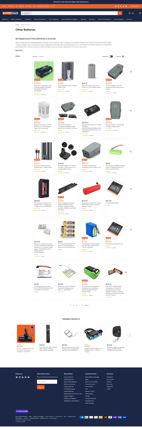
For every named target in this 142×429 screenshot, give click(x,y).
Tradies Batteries (69, 391)
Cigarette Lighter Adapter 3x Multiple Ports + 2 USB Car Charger (93, 350)
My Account (110, 379)
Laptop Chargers (69, 396)
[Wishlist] (1, 427)
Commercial (28, 6)
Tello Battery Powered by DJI (114, 244)
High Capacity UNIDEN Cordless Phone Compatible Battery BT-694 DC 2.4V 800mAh (115, 167)
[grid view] (123, 56)
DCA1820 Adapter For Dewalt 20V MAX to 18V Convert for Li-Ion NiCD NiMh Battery (67, 167)
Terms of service (90, 384)
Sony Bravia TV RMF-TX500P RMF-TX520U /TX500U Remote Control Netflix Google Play (48, 348)
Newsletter (110, 386)
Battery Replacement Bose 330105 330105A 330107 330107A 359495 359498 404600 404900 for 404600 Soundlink (67, 206)
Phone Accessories (40, 19)
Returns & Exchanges (91, 382)
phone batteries (36, 42)
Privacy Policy (89, 386)
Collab (108, 389)
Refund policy (89, 394)
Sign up (40, 387)
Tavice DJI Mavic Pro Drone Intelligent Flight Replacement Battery (115, 87)
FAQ (16, 6)
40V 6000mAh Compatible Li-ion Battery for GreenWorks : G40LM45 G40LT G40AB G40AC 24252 (91, 289)
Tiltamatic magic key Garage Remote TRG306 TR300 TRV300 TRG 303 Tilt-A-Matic (115, 348)
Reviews (52, 6)
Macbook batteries (69, 384)
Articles (87, 396)
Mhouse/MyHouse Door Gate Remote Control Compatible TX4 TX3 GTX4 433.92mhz (70, 348)
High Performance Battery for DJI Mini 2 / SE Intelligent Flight (91, 86)
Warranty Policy (89, 391)
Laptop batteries (69, 386)
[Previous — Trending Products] (13, 335)
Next (86, 305)
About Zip (109, 384)
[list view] (125, 56)
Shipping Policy (89, 401)
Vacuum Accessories (104, 19)
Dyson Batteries (68, 377)
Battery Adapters (16, 19)
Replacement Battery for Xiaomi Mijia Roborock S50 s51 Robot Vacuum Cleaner (91, 204)
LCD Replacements (69, 389)
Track (34, 6)
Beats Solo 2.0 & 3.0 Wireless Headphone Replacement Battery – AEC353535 (66, 288)
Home (17, 25)
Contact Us (11, 6)
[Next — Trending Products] (129, 335)
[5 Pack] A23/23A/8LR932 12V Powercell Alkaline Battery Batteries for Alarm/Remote (67, 245)
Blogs (86, 379)
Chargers (28, 19)
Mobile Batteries (68, 379)
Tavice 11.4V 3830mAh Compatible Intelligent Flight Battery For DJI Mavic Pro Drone (67, 126)
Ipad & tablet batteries (70, 382)
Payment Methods (90, 398)
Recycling (21, 6)
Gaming (83, 19)
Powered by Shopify (20, 421)
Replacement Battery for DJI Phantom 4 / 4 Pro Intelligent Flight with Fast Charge (42, 126)
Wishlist (109, 382)
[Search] (120, 13)
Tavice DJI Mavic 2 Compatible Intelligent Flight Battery (115, 125)
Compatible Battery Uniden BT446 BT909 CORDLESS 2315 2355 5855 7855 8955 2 (43, 288)
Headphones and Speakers (71, 401)
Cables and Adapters (70, 398)
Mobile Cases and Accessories (73, 394)
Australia (134, 6)
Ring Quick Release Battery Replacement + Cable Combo (43, 166)
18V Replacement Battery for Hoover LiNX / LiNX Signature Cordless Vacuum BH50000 (42, 204)
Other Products (119, 19)
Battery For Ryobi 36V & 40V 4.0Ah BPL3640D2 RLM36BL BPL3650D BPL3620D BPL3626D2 (43, 88)
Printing (129, 19)
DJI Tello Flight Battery (112, 203)
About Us (4, 6)
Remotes (92, 19)
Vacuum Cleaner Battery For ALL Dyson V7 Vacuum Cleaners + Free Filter (25, 350)
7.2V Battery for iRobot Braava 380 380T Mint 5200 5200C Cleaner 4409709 (91, 245)
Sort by (35, 56)
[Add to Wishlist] (131, 72)
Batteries (5, 19)
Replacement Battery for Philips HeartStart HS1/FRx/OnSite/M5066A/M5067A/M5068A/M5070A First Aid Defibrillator (91, 128)
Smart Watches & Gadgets (69, 19)
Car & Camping (53, 19)
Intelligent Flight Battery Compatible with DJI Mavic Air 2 (91, 166)
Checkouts (110, 377)
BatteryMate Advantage (43, 6)
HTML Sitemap (89, 403)
